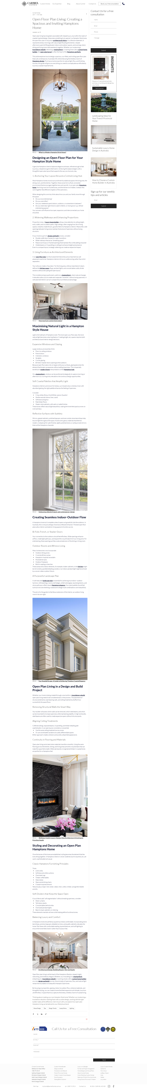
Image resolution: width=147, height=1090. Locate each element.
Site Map (36, 1086)
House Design (37, 1008)
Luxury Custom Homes (106, 1066)
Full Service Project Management (86, 1068)
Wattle (102, 1077)
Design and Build (58, 1068)
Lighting (72, 1008)
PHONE (35, 1045)
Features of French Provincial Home (87, 1077)
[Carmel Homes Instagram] (109, 1086)
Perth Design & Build (38, 1081)
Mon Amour (104, 1071)
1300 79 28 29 (36, 1071)
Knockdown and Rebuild (60, 1071)
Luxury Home (63, 1008)
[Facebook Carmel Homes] (113, 1086)
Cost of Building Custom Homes (86, 1075)
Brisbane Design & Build (39, 1075)
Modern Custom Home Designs (62, 1075)
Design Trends (52, 1008)
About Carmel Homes (83, 1073)
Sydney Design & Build (38, 1073)
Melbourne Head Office (38, 1068)
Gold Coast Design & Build (39, 1077)
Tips (45, 1008)
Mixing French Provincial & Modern (87, 1079)
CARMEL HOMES (100, 1086)
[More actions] (86, 14)
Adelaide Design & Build (39, 1079)
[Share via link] (46, 1014)
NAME (35, 1034)
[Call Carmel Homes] (123, 3)
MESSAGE (36, 1051)
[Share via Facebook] (33, 1014)
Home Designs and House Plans (86, 1071)
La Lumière (103, 1079)
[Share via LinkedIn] (41, 1014)
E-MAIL (35, 1039)
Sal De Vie (103, 1068)
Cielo (102, 1075)
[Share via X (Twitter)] (37, 1014)
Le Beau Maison (105, 1073)
